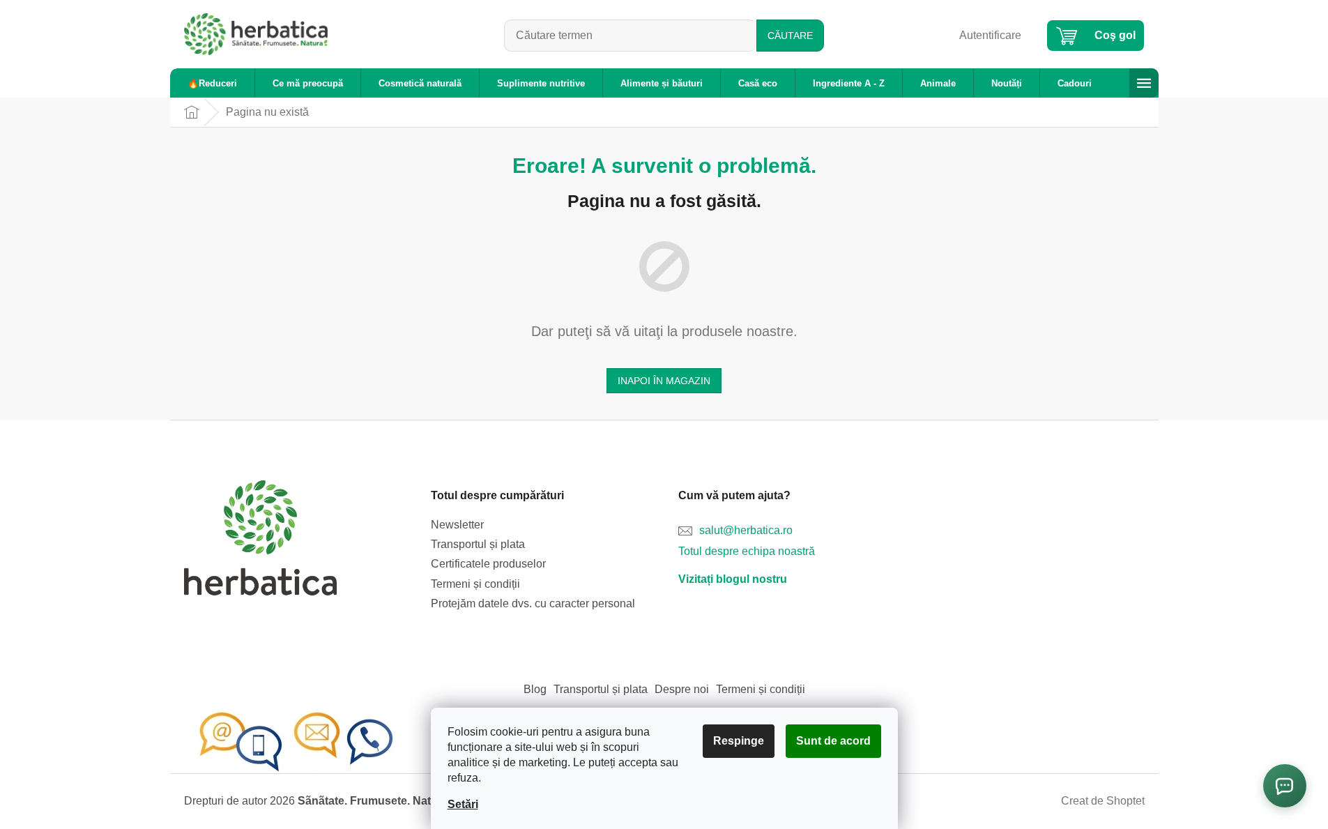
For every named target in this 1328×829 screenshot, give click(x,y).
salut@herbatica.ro (746, 530)
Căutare (790, 35)
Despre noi (682, 689)
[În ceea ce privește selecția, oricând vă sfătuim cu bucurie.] (295, 741)
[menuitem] (212, 83)
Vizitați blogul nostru (732, 579)
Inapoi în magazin (664, 380)
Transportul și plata (478, 544)
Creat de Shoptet (1103, 801)
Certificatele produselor (488, 564)
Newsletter (457, 525)
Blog (535, 689)
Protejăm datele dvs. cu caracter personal (533, 603)
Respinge (738, 741)
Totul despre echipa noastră (746, 551)
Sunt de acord (833, 741)
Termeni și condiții (475, 584)
